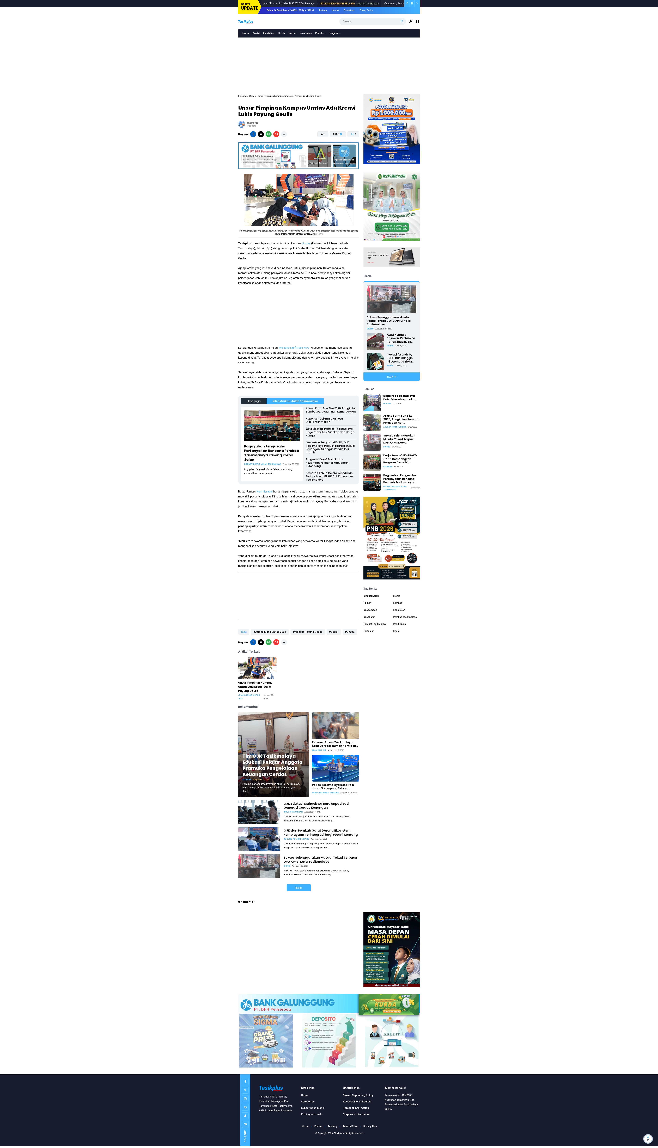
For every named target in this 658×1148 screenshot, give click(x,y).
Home (245, 33)
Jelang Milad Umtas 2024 (249, 697)
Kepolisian (399, 610)
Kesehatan (306, 33)
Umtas (252, 96)
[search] (402, 21)
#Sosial (333, 631)
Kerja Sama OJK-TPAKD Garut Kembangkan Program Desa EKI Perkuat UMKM (400, 459)
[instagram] (245, 1098)
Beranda (242, 96)
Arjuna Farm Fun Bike (394, 427)
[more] (284, 134)
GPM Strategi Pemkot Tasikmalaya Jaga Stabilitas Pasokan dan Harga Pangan (330, 432)
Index (298, 887)
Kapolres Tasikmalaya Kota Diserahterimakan (324, 420)
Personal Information (356, 1107)
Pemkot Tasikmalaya (375, 624)
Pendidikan (269, 33)
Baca (389, 376)
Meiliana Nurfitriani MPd (294, 347)
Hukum (292, 33)
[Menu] (418, 21)
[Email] (276, 134)
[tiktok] (245, 1115)
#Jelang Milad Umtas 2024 (269, 631)
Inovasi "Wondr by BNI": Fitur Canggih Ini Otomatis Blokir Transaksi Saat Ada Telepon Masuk (400, 358)
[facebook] (253, 134)
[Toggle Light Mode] (411, 21)
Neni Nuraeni (265, 491)
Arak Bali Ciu (319, 750)
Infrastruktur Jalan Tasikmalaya (295, 401)
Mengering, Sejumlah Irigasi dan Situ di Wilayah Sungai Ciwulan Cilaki (365, 3)
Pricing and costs (311, 1114)
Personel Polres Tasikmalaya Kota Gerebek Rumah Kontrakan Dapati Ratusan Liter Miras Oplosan (335, 744)
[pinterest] (245, 1107)
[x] (261, 134)
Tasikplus (339, 1133)
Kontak (335, 10)
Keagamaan (370, 610)
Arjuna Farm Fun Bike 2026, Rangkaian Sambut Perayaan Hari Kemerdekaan (331, 410)
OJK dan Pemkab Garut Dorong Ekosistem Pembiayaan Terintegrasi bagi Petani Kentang (321, 832)
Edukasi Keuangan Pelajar (280, 3)
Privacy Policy (366, 10)
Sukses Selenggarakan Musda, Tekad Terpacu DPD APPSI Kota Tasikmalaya (320, 859)
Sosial (256, 33)
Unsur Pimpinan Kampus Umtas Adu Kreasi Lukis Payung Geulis (255, 687)
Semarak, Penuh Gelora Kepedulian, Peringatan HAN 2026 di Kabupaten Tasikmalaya (329, 476)
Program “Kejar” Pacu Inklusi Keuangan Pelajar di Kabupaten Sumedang (327, 463)
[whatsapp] (269, 134)
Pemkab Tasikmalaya (405, 617)
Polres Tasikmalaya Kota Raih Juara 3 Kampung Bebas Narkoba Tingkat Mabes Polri (333, 786)
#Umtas (350, 631)
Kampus (397, 603)
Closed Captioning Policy (358, 1095)
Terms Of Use (350, 1126)
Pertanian (368, 631)
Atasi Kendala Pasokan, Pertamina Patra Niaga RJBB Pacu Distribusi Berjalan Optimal (401, 338)
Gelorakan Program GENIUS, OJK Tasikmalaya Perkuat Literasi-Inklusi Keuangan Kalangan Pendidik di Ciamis (330, 447)
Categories (307, 1101)
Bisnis (287, 866)
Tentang (323, 10)
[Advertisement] (329, 63)
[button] (336, 147)
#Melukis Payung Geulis (307, 631)
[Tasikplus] (249, 21)
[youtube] (245, 1124)
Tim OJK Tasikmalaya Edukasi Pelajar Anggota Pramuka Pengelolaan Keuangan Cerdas (272, 765)
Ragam (334, 33)
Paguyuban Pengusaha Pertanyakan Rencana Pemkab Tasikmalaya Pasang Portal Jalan (271, 453)
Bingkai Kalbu (371, 596)
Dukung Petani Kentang (296, 839)
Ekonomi (247, 780)
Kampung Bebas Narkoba (325, 793)
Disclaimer (349, 10)
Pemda (319, 33)
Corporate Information (356, 1114)
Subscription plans (312, 1107)
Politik (281, 33)
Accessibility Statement (357, 1101)
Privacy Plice (370, 1126)
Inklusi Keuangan (293, 812)
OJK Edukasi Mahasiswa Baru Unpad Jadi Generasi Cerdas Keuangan (317, 805)
